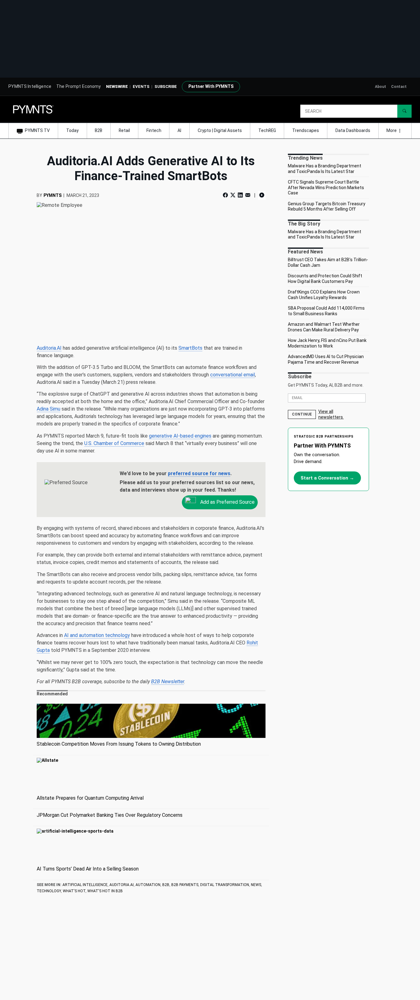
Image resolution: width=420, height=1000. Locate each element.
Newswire (117, 86)
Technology (49, 891)
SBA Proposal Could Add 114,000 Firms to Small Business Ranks (326, 311)
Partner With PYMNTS (210, 86)
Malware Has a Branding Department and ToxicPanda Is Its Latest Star (324, 168)
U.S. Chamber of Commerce (114, 443)
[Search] (404, 111)
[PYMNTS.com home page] (33, 109)
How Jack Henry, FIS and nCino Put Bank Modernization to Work (327, 343)
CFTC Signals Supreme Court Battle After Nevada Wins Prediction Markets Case (326, 187)
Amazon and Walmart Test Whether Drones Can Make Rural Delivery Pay (324, 327)
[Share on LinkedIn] (240, 195)
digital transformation (224, 885)
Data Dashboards (352, 130)
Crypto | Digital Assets (220, 130)
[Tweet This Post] (233, 195)
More (392, 130)
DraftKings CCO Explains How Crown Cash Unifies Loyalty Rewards (324, 294)
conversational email (232, 375)
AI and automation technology (97, 635)
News (256, 885)
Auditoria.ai (121, 885)
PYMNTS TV (37, 130)
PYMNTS (53, 195)
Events (141, 86)
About (380, 86)
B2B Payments (184, 885)
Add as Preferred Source (227, 502)
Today (72, 130)
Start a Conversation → (327, 478)
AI (179, 130)
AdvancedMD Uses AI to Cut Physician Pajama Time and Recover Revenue (326, 359)
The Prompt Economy (78, 86)
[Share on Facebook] (226, 195)
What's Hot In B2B (105, 891)
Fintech (153, 130)
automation (148, 885)
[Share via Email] (248, 195)
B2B (98, 130)
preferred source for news (199, 473)
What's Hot (74, 891)
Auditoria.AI (49, 348)
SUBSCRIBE (166, 86)
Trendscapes (305, 130)
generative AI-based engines (180, 436)
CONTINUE (302, 414)
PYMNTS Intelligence (29, 86)
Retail (124, 130)
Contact (399, 86)
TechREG (267, 130)
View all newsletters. (331, 414)
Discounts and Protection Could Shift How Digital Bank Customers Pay (325, 278)
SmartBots (190, 348)
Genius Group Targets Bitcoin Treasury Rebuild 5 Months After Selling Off (326, 206)
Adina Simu (48, 409)
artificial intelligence (85, 885)
